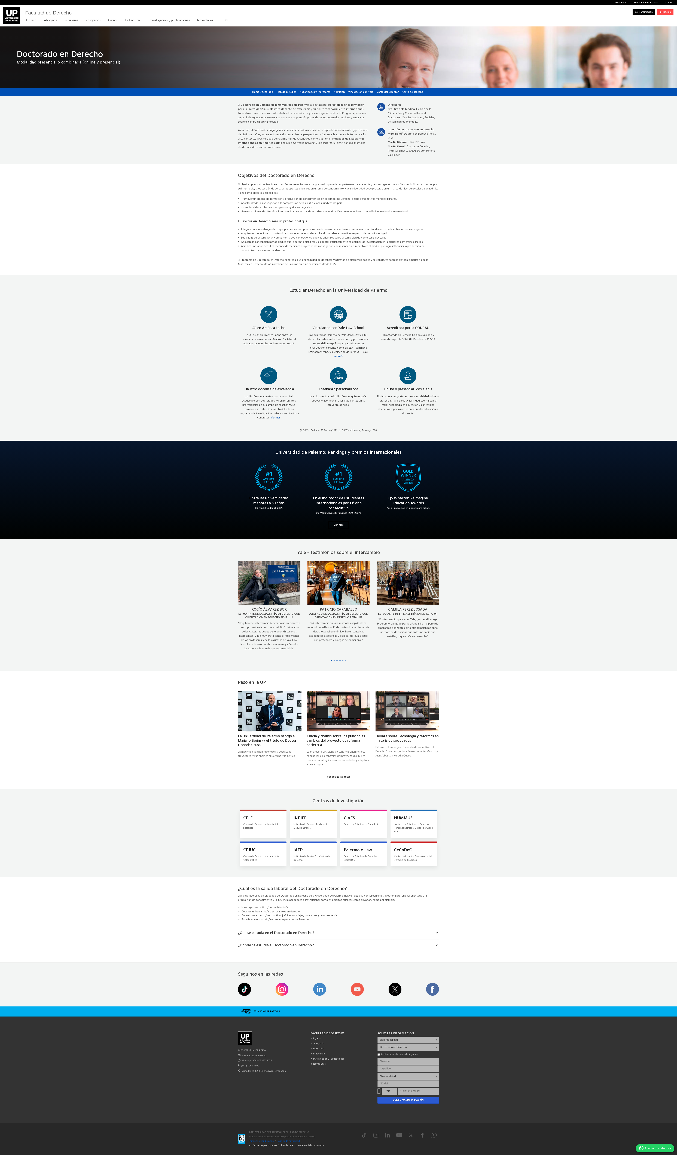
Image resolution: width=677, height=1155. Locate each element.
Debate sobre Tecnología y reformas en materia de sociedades (407, 738)
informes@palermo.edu (254, 1056)
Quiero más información (408, 1100)
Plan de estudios (286, 92)
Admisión (339, 92)
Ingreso (317, 1038)
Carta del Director (388, 92)
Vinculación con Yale (360, 92)
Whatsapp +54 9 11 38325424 (257, 1061)
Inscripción (665, 12)
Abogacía (318, 1043)
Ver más (338, 356)
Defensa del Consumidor (311, 1146)
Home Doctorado (262, 92)
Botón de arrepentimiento (263, 1146)
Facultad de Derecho (48, 13)
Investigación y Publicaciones (328, 1059)
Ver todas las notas (338, 777)
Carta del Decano (412, 92)
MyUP (668, 3)
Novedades (621, 3)
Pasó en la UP (252, 682)
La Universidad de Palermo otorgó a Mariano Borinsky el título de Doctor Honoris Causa (267, 740)
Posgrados (318, 1049)
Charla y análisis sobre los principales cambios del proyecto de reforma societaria (336, 740)
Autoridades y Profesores (315, 92)
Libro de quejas (287, 1146)
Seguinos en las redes (260, 974)
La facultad (319, 1054)
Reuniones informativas (646, 3)
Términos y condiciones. (261, 1141)
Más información (644, 12)
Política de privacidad (288, 1141)
